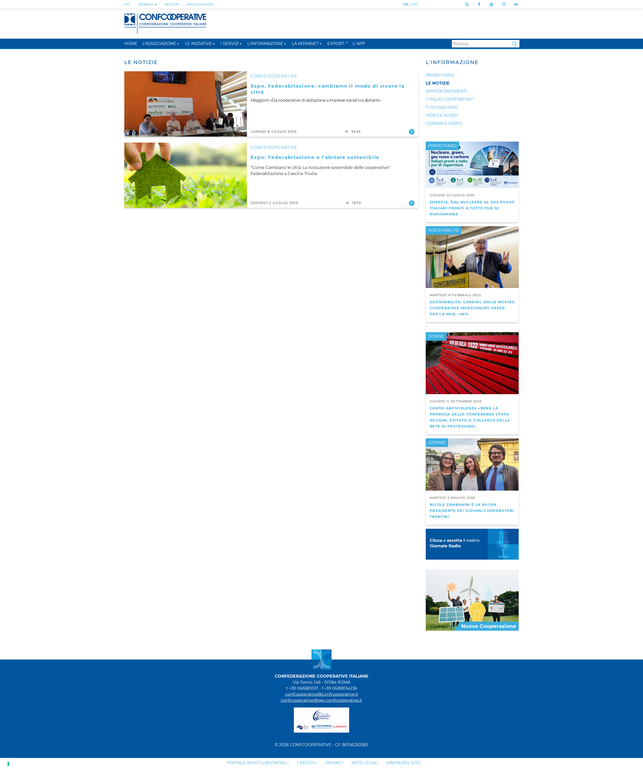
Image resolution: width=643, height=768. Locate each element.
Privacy (334, 762)
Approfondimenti (446, 91)
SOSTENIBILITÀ (443, 230)
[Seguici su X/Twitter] (467, 4)
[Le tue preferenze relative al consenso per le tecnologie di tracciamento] (8, 763)
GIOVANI (437, 442)
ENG (414, 4)
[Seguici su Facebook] (479, 4)
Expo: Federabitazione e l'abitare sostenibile (315, 157)
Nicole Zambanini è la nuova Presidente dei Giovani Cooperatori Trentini (472, 511)
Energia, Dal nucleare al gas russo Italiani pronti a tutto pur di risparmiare (472, 208)
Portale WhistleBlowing (256, 762)
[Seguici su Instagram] (504, 4)
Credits (306, 762)
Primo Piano (440, 75)
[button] (178, 43)
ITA (405, 4)
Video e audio (442, 115)
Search (514, 43)
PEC (127, 4)
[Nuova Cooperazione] (472, 600)
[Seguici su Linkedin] (516, 4)
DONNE (436, 336)
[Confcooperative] (165, 23)
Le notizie (438, 83)
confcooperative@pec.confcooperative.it (321, 700)
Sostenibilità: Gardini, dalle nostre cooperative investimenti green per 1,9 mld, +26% (472, 308)
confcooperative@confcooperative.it (321, 694)
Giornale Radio (444, 123)
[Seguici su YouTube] (491, 4)
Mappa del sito (403, 762)
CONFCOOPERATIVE (274, 76)
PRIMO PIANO (442, 145)
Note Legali (364, 762)
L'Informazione (452, 62)
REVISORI (171, 4)
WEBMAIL (146, 4)
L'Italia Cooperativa (448, 99)
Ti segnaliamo (442, 107)
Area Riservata (199, 4)
